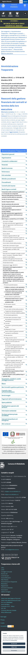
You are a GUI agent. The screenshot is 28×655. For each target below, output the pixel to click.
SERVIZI (25, 2)
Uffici (2, 568)
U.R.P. (2, 570)
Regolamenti (4, 586)
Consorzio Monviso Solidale (8, 610)
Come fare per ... (5, 576)
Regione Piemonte (6, 1)
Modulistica (4, 584)
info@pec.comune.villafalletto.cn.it (12, 491)
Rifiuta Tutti (14, 647)
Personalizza (14, 650)
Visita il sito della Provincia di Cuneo (11, 600)
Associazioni (4, 590)
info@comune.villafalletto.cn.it (11, 494)
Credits (2, 623)
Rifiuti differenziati (6, 612)
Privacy (3, 620)
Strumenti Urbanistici (7, 588)
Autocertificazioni (6, 578)
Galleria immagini (5, 592)
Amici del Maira (5, 604)
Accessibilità (4, 626)
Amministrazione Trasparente (9, 582)
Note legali (3, 617)
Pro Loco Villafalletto (6, 602)
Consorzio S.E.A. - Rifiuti (7, 606)
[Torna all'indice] (3, 58)
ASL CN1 (3, 608)
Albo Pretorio (4, 580)
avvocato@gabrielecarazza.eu (12, 549)
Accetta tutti (14, 643)
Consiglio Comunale (6, 572)
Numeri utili (4, 574)
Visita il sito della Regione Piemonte (10, 598)
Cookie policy (13, 640)
